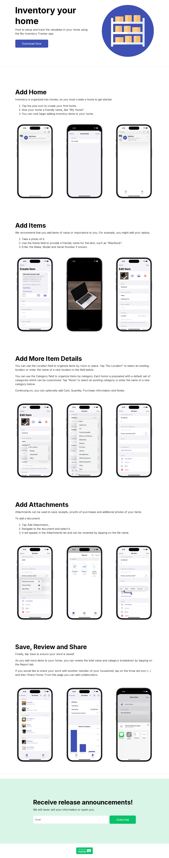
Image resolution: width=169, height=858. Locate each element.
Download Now (31, 43)
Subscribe (122, 819)
